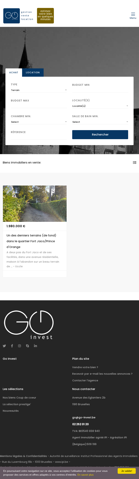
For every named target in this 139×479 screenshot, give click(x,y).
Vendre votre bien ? (85, 367)
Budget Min (81, 85)
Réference (18, 132)
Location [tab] (33, 72)
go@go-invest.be (83, 417)
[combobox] (39, 90)
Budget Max (20, 100)
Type (14, 84)
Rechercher (100, 134)
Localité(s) (81, 100)
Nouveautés (11, 411)
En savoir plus (85, 474)
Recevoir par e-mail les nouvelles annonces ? (102, 374)
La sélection (17, 404)
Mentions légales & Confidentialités (23, 456)
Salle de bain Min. (85, 116)
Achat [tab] (13, 72)
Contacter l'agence (85, 380)
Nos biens (19, 397)
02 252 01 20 (80, 424)
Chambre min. (21, 116)
